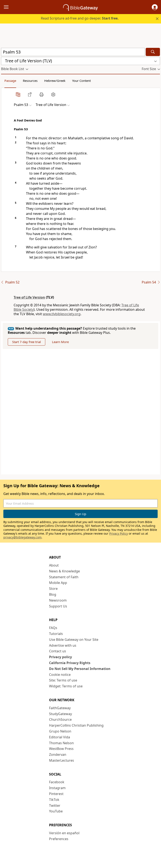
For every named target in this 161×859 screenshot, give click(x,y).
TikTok (54, 799)
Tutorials (56, 633)
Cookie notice (60, 674)
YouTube (56, 811)
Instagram (57, 788)
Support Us (58, 606)
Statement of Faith (63, 577)
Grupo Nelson (60, 731)
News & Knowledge (64, 571)
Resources (30, 80)
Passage (10, 80)
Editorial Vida (59, 737)
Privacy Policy (118, 533)
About (54, 565)
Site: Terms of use (63, 680)
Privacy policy (60, 657)
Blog (52, 594)
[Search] (153, 52)
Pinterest (56, 793)
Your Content (81, 80)
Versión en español (64, 833)
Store (53, 588)
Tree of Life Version (29, 297)
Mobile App (58, 582)
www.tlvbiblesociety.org (61, 314)
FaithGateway (60, 708)
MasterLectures (61, 760)
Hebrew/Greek (54, 80)
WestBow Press (61, 748)
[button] (155, 7)
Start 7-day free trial (26, 342)
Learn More (60, 342)
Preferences (58, 839)
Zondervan (57, 754)
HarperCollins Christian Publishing (76, 725)
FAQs (53, 627)
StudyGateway (60, 713)
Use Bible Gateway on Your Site (73, 639)
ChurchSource (60, 719)
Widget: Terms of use (66, 686)
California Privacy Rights (69, 663)
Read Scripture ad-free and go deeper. (80, 18)
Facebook (56, 782)
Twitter (54, 805)
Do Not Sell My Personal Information (79, 668)
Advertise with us (62, 645)
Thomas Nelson (61, 743)
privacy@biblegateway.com (22, 537)
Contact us (57, 651)
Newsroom (58, 600)
